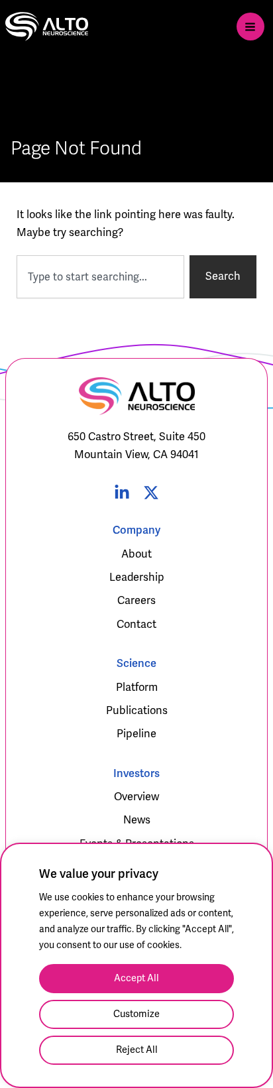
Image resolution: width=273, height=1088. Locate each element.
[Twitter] (151, 493)
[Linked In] (122, 493)
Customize (136, 1014)
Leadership (136, 577)
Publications (137, 710)
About (136, 554)
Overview (136, 797)
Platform (137, 687)
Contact (136, 624)
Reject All (137, 1050)
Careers (136, 600)
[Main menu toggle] (250, 26)
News (136, 820)
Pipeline (136, 734)
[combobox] (101, 276)
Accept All (136, 978)
